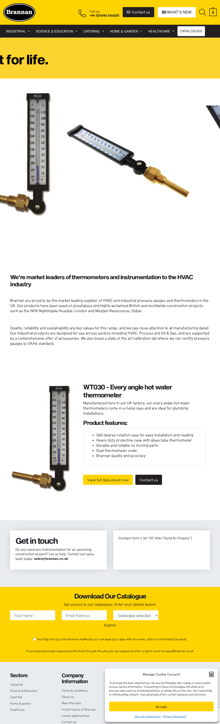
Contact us (140, 12)
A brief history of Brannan (79, 709)
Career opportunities (76, 715)
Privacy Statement (174, 716)
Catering (91, 31)
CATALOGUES (191, 31)
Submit (110, 625)
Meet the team (71, 703)
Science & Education (54, 31)
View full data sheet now (108, 480)
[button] (211, 674)
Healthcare (159, 31)
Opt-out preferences (147, 716)
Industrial (16, 31)
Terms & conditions (75, 690)
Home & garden (124, 31)
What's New (179, 12)
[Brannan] (19, 12)
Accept (161, 707)
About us (68, 696)
